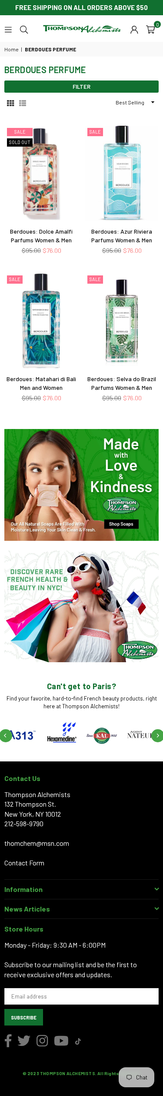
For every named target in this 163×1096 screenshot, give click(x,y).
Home (11, 49)
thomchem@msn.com (36, 843)
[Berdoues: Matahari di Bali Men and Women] (41, 320)
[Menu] (8, 28)
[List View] (23, 102)
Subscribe (24, 1017)
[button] (150, 29)
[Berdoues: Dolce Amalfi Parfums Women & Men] (41, 173)
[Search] (24, 28)
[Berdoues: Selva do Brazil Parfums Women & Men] (121, 320)
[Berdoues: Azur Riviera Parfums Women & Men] (121, 173)
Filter (81, 86)
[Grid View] (10, 102)
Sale (20, 131)
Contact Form (24, 862)
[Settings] (134, 29)
